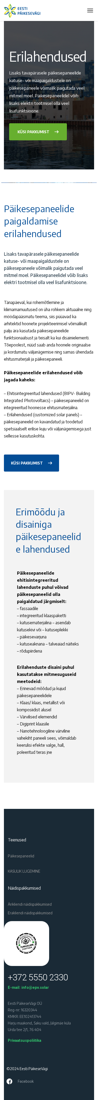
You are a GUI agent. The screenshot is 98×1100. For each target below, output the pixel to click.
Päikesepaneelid (21, 856)
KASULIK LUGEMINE (24, 871)
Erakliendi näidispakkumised (30, 913)
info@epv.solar (35, 987)
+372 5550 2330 (38, 977)
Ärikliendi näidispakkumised (30, 904)
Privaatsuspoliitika (24, 1040)
